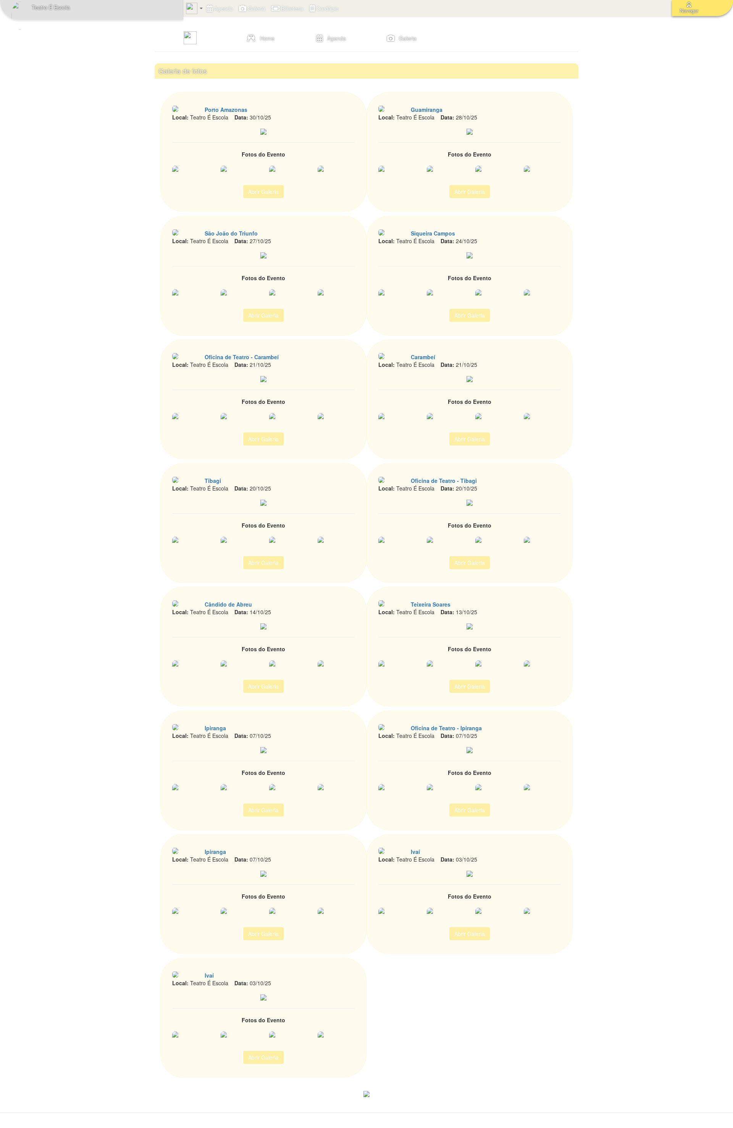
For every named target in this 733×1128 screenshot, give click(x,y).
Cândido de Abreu (228, 604)
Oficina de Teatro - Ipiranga (446, 728)
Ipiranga (215, 728)
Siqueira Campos (433, 233)
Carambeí (423, 357)
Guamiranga (426, 109)
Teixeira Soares (430, 604)
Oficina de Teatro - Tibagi (444, 480)
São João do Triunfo (231, 233)
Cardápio (327, 8)
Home (264, 38)
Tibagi (213, 480)
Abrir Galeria (263, 191)
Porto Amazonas (226, 109)
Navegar (689, 10)
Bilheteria (291, 8)
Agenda (223, 8)
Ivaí (415, 851)
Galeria (255, 8)
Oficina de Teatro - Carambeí (242, 357)
